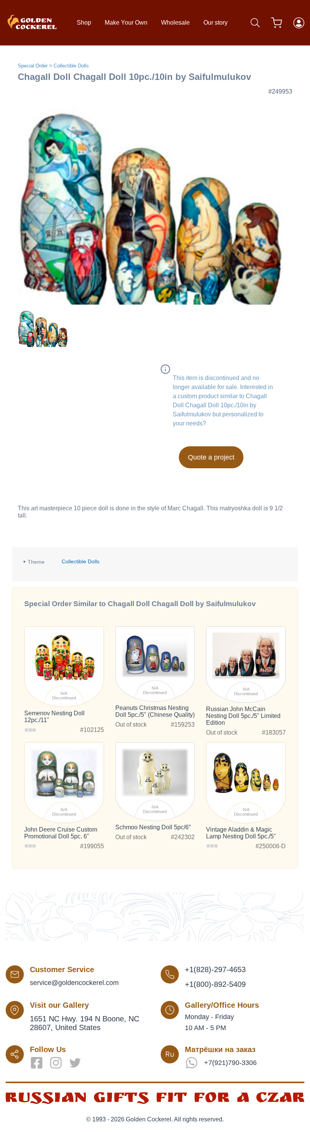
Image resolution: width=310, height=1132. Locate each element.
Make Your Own (126, 22)
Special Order (33, 66)
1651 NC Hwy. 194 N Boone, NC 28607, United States (84, 1023)
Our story (215, 22)
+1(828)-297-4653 (215, 969)
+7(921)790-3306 (230, 1062)
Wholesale (175, 22)
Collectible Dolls (71, 66)
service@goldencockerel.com (74, 983)
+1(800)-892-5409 (215, 984)
